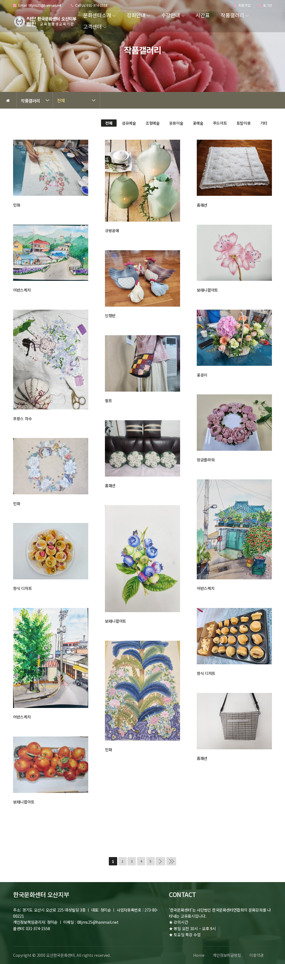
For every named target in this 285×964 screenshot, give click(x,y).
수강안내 (170, 15)
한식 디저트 (22, 588)
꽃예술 (198, 123)
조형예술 (153, 123)
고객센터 (92, 26)
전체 (61, 100)
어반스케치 (22, 290)
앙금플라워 (206, 459)
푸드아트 (220, 123)
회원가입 (244, 5)
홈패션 (202, 205)
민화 (16, 205)
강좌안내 (136, 15)
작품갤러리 (232, 15)
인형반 (110, 315)
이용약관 (256, 955)
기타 (263, 123)
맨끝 (171, 861)
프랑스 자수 (22, 418)
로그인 (267, 5)
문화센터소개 (97, 15)
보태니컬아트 (207, 290)
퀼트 (108, 400)
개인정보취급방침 (227, 955)
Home (198, 955)
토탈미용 (244, 123)
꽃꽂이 (202, 375)
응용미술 (176, 123)
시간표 (203, 15)
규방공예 (112, 230)
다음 (160, 861)
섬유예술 (129, 123)
